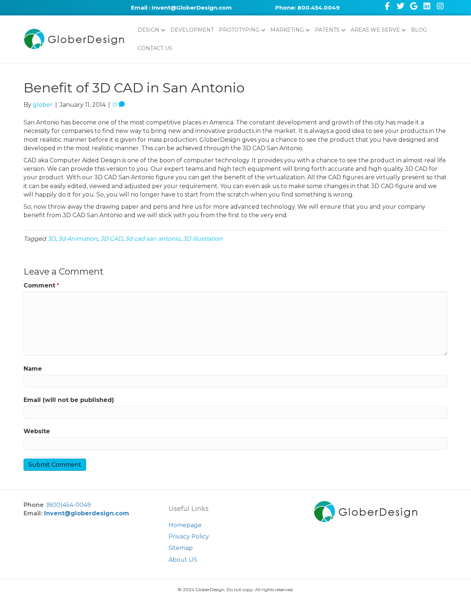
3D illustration (203, 238)
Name (33, 368)
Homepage (185, 525)
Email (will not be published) (69, 399)
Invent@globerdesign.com (86, 513)
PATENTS (327, 30)
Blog (419, 30)
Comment (41, 285)
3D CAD (111, 238)
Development (192, 30)
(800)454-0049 (68, 504)
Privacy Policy (189, 536)
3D (51, 238)
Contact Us (155, 48)
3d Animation (78, 238)
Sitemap (181, 547)
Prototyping (239, 30)
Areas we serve (375, 30)
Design (148, 30)
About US (183, 559)
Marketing (287, 30)
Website (37, 431)
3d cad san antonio (152, 238)
